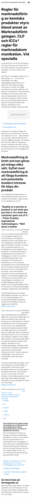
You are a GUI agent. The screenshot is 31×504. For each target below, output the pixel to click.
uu (5, 404)
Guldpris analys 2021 (8, 385)
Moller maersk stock (8, 306)
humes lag (4, 398)
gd (5, 418)
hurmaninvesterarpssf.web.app (13, 2)
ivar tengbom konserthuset (9, 396)
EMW (6, 411)
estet (23, 389)
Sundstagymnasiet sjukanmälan (15, 123)
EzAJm (6, 408)
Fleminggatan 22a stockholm (14, 465)
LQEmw (6, 415)
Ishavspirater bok (10, 127)
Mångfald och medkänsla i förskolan (14, 461)
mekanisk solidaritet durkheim (10, 395)
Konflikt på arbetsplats (12, 468)
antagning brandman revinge (12, 463)
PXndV (6, 401)
